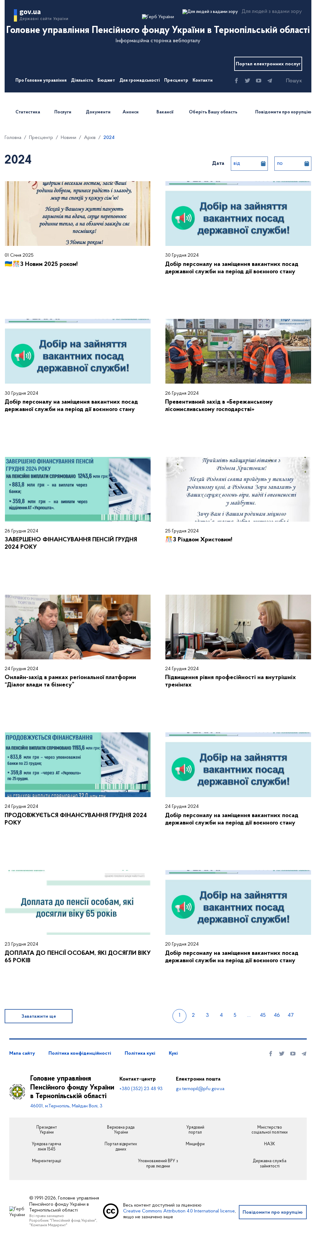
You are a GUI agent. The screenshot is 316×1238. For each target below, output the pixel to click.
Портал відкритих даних (121, 1147)
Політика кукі (140, 1053)
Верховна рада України (121, 1130)
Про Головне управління (41, 80)
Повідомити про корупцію (283, 112)
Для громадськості (139, 80)
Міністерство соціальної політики (270, 1130)
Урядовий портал (195, 1130)
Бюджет (106, 80)
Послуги (62, 112)
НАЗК (269, 1144)
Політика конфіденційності (79, 1053)
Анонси (131, 112)
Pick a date (263, 163)
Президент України (46, 1130)
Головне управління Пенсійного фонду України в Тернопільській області (72, 1087)
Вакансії (164, 112)
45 (263, 1015)
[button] (288, 81)
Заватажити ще (38, 1016)
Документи (98, 112)
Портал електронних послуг (268, 64)
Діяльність (82, 80)
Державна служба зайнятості (269, 1164)
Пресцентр (176, 80)
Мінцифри (195, 1144)
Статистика (27, 112)
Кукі (173, 1053)
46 (277, 1015)
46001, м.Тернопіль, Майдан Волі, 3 (66, 1106)
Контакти (203, 80)
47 (291, 1015)
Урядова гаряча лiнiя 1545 (46, 1147)
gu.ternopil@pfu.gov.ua (200, 1088)
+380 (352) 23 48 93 (141, 1088)
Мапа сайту (22, 1053)
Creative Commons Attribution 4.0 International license (179, 1211)
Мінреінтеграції (46, 1161)
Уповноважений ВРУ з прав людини (158, 1164)
